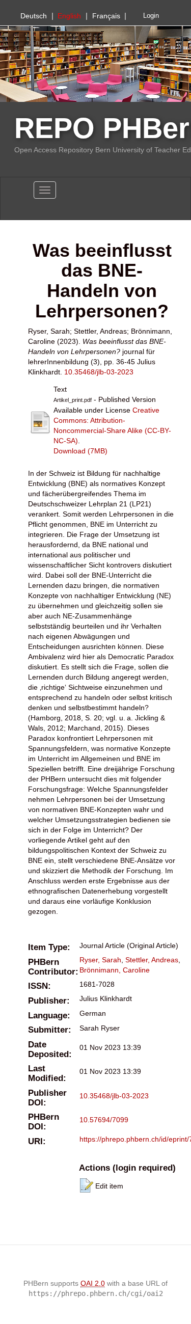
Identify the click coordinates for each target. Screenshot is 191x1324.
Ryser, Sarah (100, 960)
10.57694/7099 (103, 1120)
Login (151, 15)
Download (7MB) (80, 451)
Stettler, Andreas (151, 960)
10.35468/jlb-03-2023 (98, 372)
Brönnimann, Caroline (114, 970)
